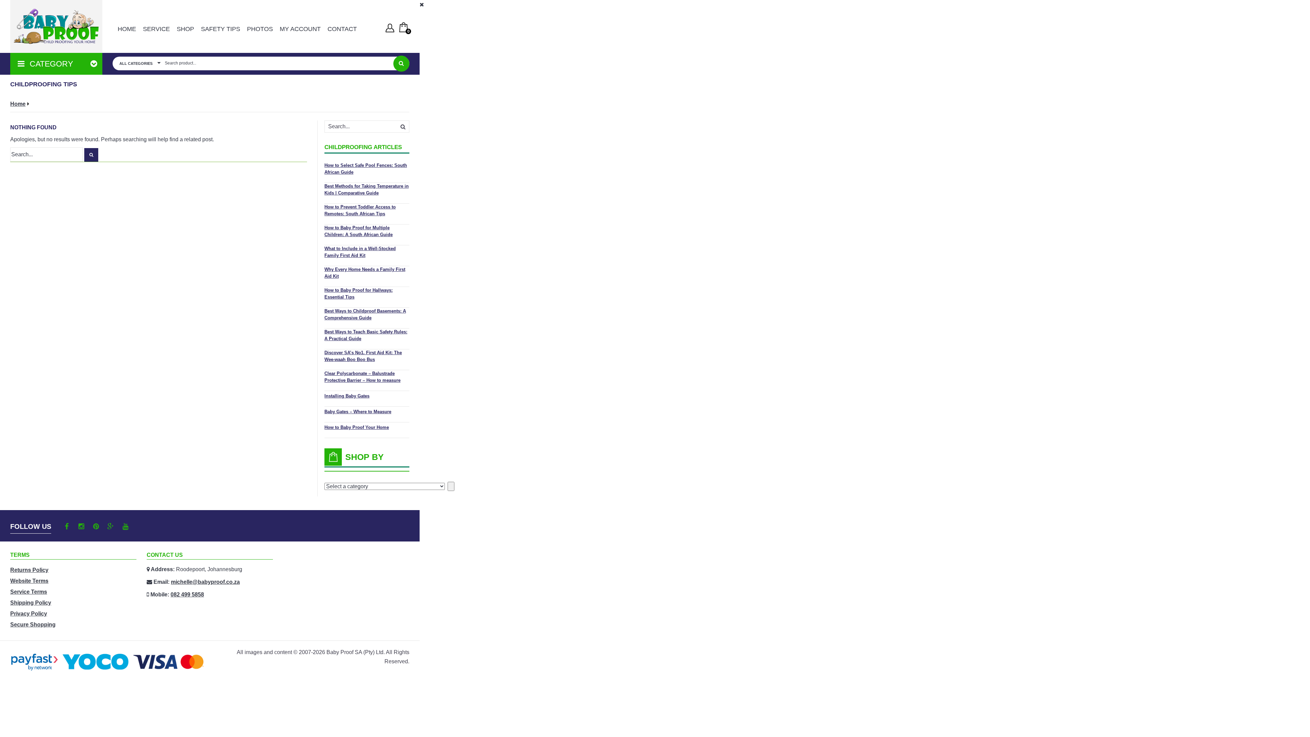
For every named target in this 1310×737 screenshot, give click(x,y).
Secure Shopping (33, 624)
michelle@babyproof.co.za (205, 582)
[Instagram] (81, 526)
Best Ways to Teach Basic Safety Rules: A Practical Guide (365, 335)
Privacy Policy (28, 614)
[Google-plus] (110, 526)
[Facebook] (66, 526)
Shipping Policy (30, 603)
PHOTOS (260, 29)
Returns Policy (29, 570)
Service (156, 29)
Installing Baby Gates (346, 396)
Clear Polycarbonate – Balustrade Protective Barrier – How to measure (362, 377)
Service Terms (28, 592)
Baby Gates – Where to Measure (357, 411)
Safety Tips (220, 29)
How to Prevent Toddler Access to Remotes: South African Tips (360, 210)
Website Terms (29, 581)
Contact (342, 29)
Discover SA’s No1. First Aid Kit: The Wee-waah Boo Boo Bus (363, 356)
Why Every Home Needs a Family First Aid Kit (364, 273)
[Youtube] (125, 526)
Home (127, 29)
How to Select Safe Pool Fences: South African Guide (365, 169)
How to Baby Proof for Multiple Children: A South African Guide (358, 231)
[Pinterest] (96, 526)
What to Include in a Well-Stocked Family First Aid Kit (360, 252)
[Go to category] (451, 486)
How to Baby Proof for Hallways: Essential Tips (358, 294)
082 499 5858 (187, 594)
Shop (185, 29)
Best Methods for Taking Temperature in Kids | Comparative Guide (366, 190)
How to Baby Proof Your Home (356, 427)
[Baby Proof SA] (56, 26)
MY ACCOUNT (300, 29)
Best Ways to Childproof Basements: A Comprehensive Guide (365, 314)
